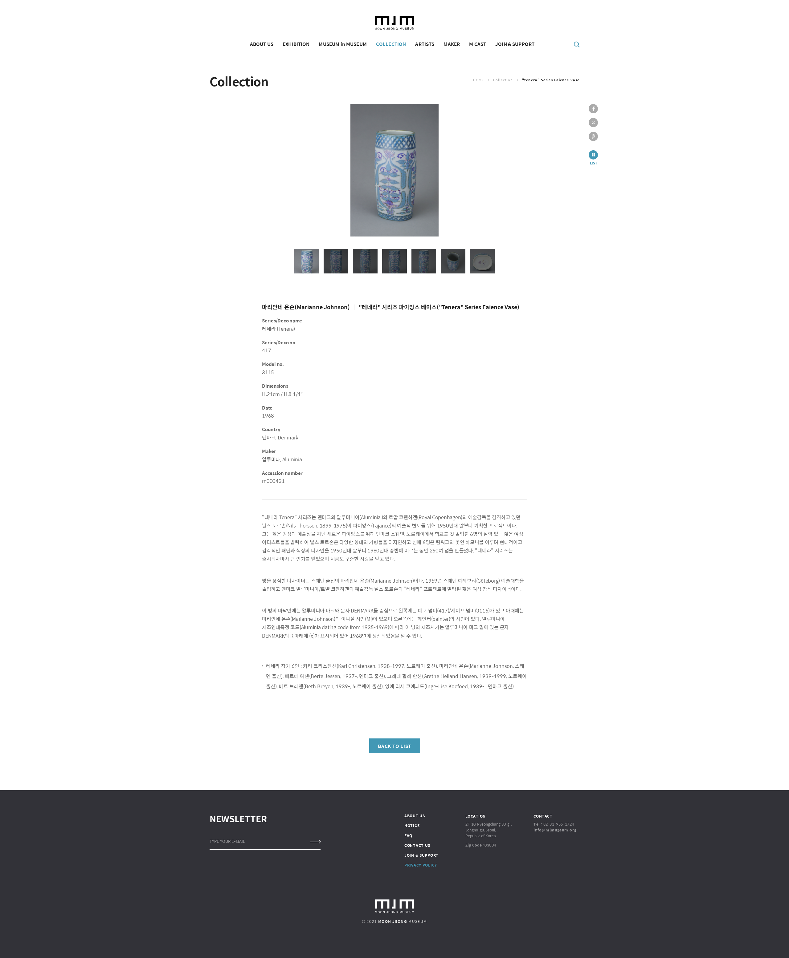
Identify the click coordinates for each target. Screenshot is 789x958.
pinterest (593, 136)
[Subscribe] (315, 842)
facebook (593, 108)
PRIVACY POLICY (420, 865)
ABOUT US (414, 816)
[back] (593, 155)
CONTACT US (417, 845)
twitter (593, 122)
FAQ (408, 835)
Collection (503, 80)
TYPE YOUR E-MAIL (227, 841)
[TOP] (752, 944)
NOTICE (411, 825)
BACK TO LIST (394, 746)
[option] (394, 170)
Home (478, 80)
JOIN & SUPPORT (421, 855)
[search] (577, 44)
